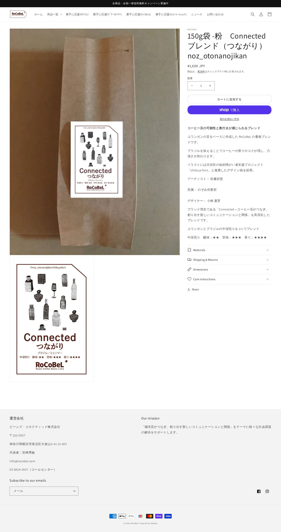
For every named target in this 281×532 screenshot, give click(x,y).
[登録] (74, 491)
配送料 (201, 71)
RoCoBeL (135, 523)
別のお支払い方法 (229, 119)
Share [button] (195, 289)
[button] (54, 14)
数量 (190, 78)
